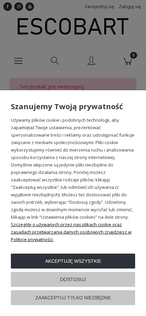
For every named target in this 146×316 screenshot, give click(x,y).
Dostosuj (73, 279)
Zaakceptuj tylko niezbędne (73, 297)
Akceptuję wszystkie (73, 261)
